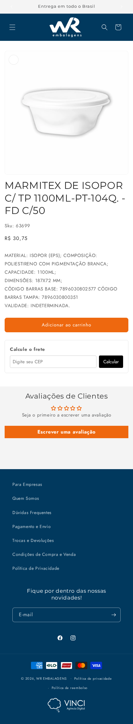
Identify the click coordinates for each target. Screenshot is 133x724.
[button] (12, 27)
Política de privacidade (93, 678)
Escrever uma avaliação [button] (66, 431)
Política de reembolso (70, 687)
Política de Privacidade (35, 568)
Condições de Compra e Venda (44, 554)
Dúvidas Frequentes (32, 512)
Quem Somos (25, 498)
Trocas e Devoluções (33, 540)
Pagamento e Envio (31, 526)
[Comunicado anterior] (11, 7)
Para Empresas (27, 484)
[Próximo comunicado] (121, 7)
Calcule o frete (27, 349)
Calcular (111, 361)
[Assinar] (113, 615)
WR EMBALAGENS (51, 678)
